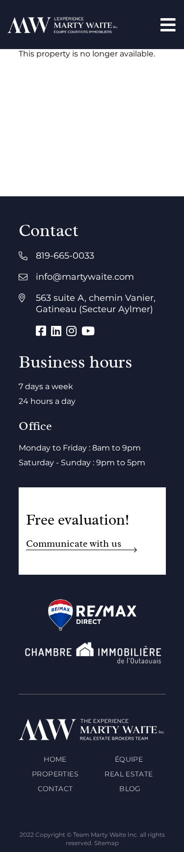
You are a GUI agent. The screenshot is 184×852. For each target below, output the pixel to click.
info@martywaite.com (85, 276)
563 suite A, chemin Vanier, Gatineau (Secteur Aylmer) (96, 304)
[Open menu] (168, 24)
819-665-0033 (65, 255)
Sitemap (106, 843)
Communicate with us (73, 543)
